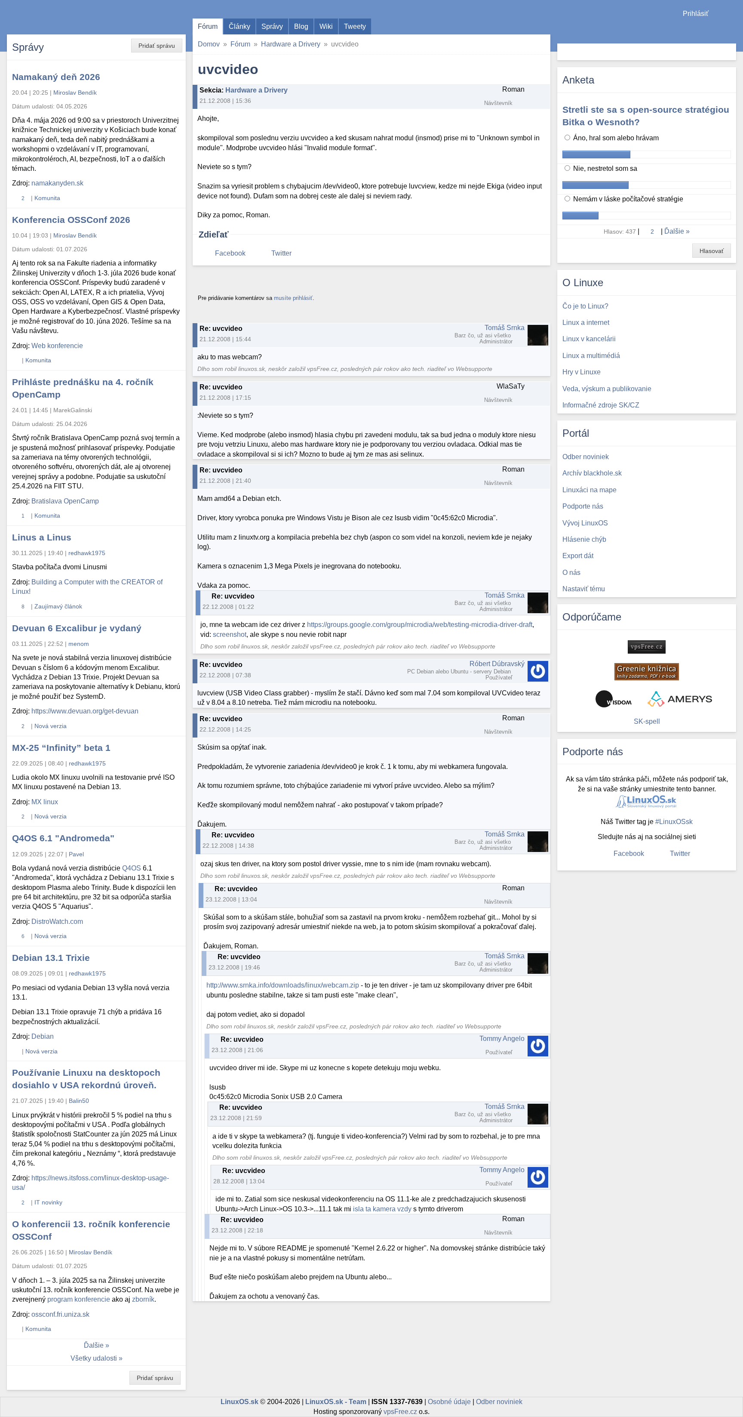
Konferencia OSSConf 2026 (71, 220)
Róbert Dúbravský (497, 663)
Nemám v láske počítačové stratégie (627, 199)
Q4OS (131, 868)
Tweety (355, 26)
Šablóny (732, 30)
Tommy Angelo (502, 1038)
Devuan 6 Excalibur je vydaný (76, 628)
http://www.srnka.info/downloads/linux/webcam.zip (282, 985)
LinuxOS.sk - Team (335, 1401)
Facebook (230, 253)
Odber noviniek (499, 1401)
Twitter (281, 253)
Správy (272, 26)
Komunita (47, 197)
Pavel (76, 854)
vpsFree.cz (400, 1411)
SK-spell (647, 721)
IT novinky (48, 1202)
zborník (143, 1299)
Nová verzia (50, 725)
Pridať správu (156, 45)
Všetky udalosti (94, 1358)
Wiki (326, 26)
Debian (42, 1036)
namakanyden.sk (57, 183)
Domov (209, 44)
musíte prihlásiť (293, 298)
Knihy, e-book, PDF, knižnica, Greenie (646, 671)
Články (239, 26)
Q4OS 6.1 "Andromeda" (63, 838)
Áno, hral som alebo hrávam (615, 138)
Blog (301, 26)
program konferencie (78, 1299)
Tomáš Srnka (505, 327)
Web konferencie (57, 345)
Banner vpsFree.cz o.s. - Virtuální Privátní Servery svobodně (647, 647)
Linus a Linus (41, 537)
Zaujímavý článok (58, 606)
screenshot (229, 634)
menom (78, 643)
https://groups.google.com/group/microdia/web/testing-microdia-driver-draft (419, 624)
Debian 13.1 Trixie (51, 958)
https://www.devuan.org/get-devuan (84, 711)
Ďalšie (94, 1345)
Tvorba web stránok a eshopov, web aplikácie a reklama (680, 698)
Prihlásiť (696, 13)
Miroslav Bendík (75, 92)
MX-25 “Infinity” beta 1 (61, 748)
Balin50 (79, 1100)
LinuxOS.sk (56, 17)
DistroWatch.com (57, 921)
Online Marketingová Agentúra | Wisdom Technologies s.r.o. (613, 698)
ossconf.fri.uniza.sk (60, 1314)
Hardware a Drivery (290, 44)
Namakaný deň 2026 (56, 77)
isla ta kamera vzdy (382, 1209)
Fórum (208, 26)
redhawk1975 (86, 553)
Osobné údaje (449, 1401)
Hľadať (729, 52)
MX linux (44, 802)
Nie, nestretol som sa (604, 168)
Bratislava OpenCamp (65, 501)
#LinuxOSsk (674, 821)
